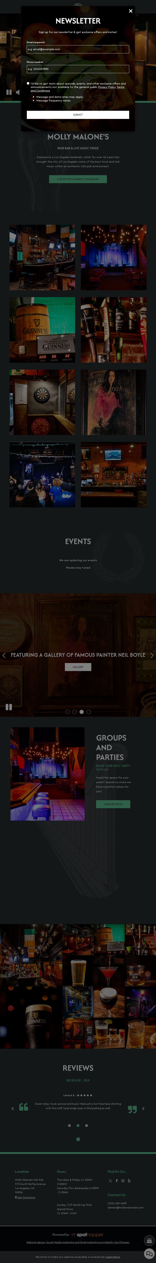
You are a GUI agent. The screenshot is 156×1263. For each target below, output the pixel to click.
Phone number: (35, 62)
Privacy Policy (107, 87)
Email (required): (36, 42)
